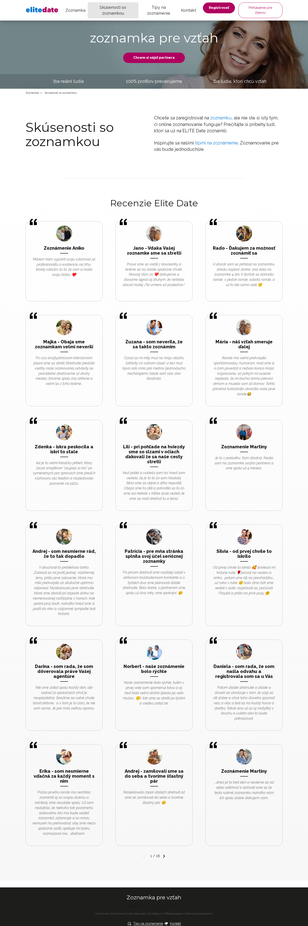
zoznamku (221, 118)
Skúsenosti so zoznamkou (113, 10)
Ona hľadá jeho (137, 913)
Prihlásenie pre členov (260, 10)
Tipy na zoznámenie (158, 10)
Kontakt (188, 10)
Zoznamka (75, 10)
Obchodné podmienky (199, 913)
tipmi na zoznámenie (216, 143)
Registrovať (219, 8)
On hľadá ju (155, 913)
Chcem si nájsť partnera (154, 58)
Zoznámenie (118, 913)
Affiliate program (174, 913)
